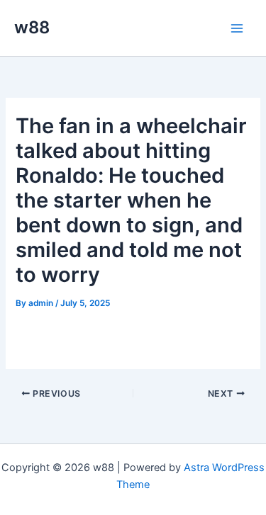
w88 (32, 27)
